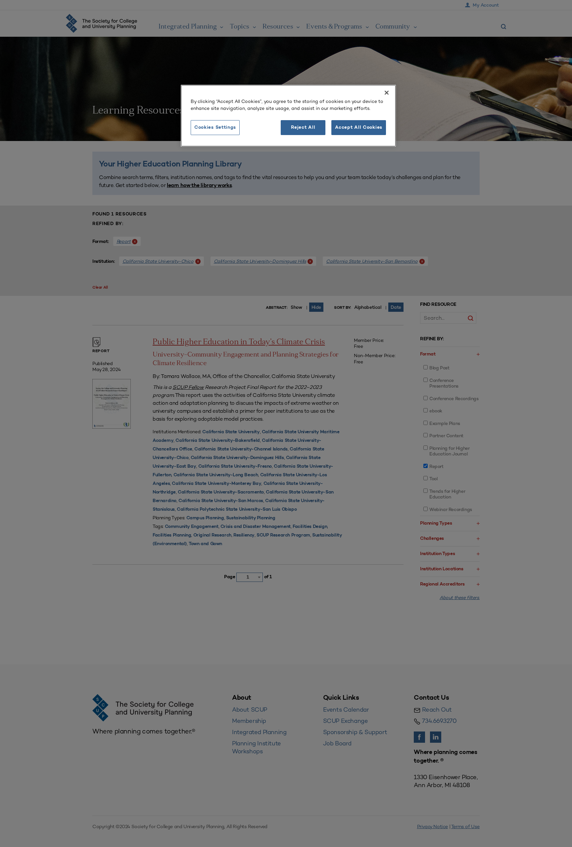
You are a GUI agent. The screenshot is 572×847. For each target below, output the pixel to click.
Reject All (303, 127)
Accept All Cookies (358, 127)
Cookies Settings (215, 127)
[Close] (386, 92)
